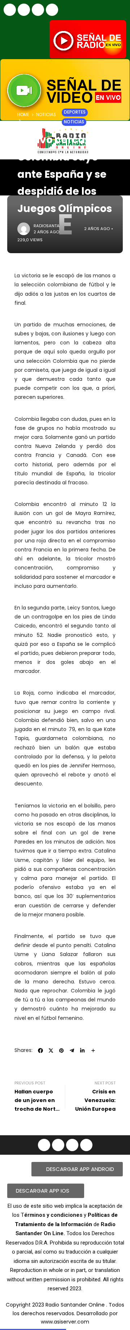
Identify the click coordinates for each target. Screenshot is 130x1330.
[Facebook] (10, 10)
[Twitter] (52, 10)
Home (23, 115)
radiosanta (47, 226)
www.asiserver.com (65, 1321)
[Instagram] (24, 10)
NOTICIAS (46, 115)
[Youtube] (38, 10)
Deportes (75, 112)
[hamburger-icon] (118, 171)
